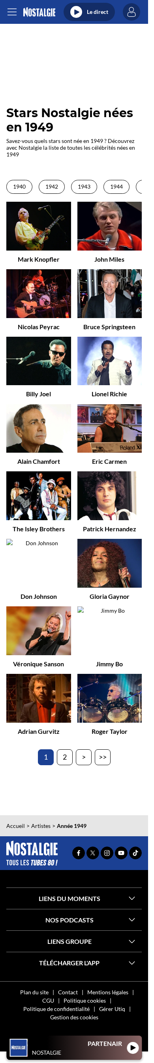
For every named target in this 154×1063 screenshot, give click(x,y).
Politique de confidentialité (56, 1008)
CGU (48, 1000)
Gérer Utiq (112, 1008)
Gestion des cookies (74, 1017)
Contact (68, 992)
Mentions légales (107, 992)
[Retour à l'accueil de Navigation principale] (39, 12)
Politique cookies (85, 1000)
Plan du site (34, 992)
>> (103, 756)
